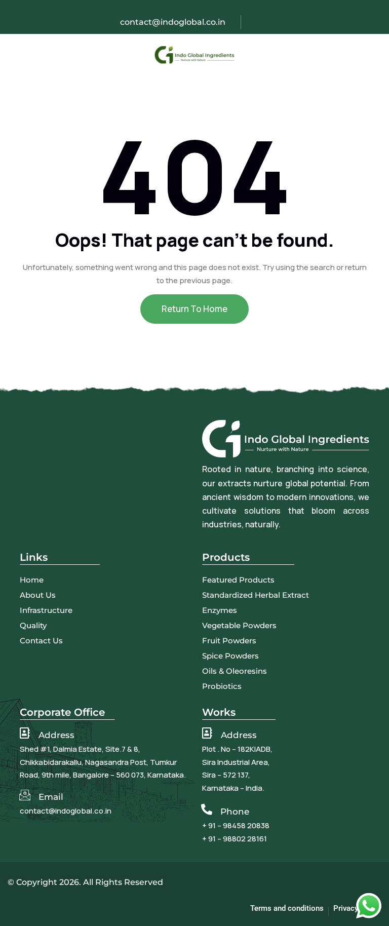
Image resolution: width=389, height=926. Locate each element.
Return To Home (194, 309)
